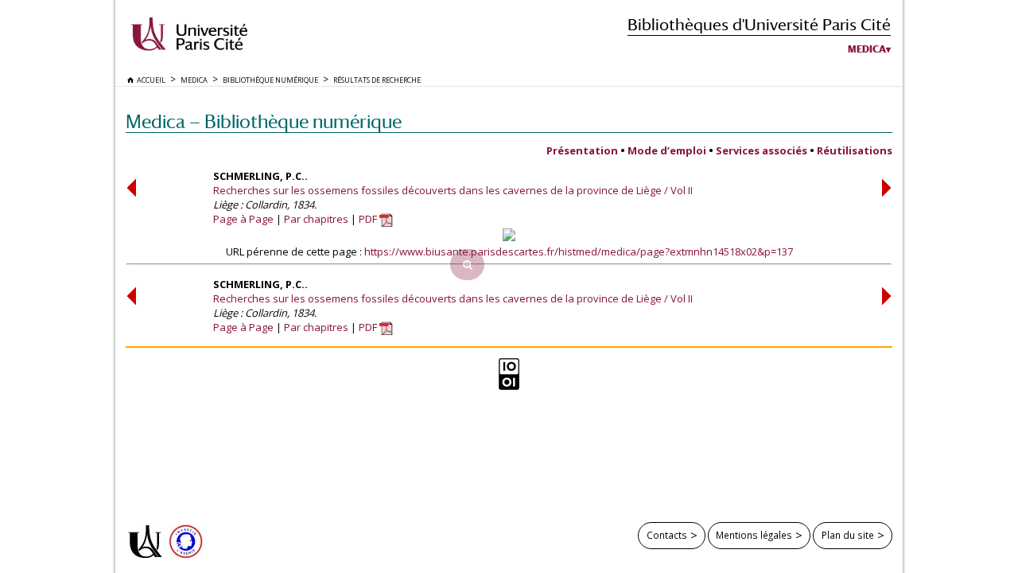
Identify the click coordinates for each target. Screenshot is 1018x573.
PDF (369, 219)
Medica (867, 49)
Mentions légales (754, 534)
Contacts (667, 534)
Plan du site (848, 534)
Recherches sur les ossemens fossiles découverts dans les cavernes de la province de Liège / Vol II (453, 190)
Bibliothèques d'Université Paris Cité (759, 24)
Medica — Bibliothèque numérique (264, 121)
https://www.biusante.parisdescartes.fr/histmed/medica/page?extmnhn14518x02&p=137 (578, 251)
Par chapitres (316, 219)
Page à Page (243, 219)
